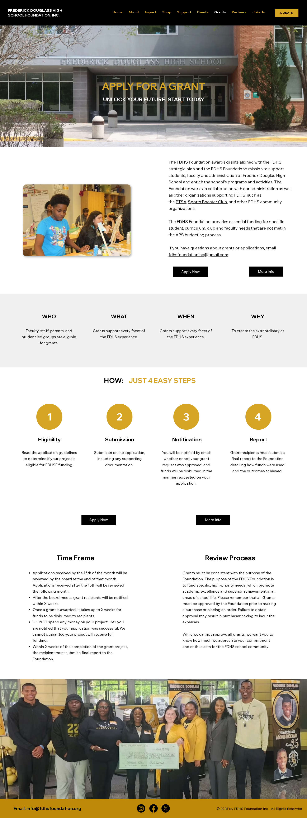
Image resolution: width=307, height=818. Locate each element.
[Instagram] (141, 808)
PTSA (181, 201)
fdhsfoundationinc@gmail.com (198, 254)
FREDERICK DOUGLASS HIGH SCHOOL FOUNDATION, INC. (35, 13)
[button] (266, 272)
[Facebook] (153, 808)
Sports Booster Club (207, 201)
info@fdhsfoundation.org (54, 808)
